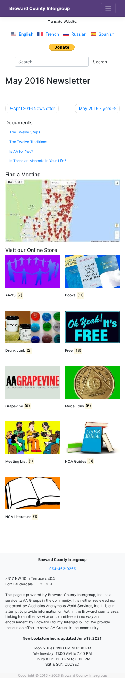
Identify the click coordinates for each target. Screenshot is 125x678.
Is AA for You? (21, 151)
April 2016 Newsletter (34, 108)
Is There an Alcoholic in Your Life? (37, 161)
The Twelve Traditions (28, 142)
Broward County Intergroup (39, 8)
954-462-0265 (62, 569)
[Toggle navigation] (108, 8)
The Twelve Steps (24, 132)
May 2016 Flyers (95, 108)
